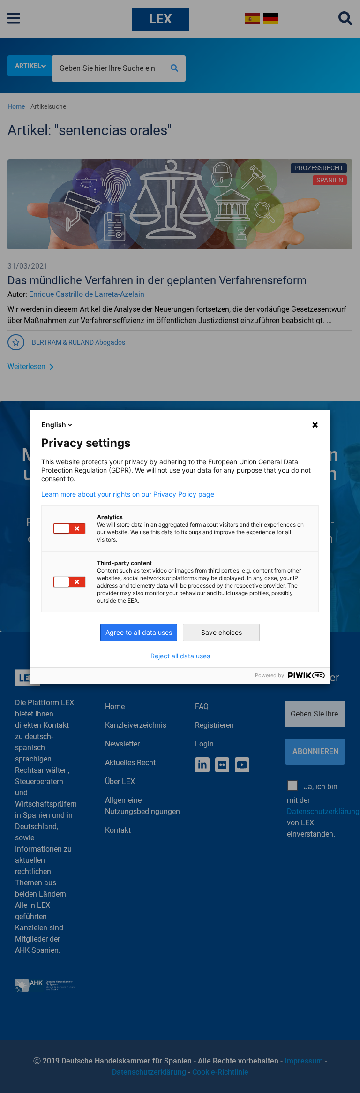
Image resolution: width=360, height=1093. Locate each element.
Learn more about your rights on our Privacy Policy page (127, 494)
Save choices (221, 632)
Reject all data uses (180, 656)
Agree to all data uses (138, 632)
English (54, 425)
